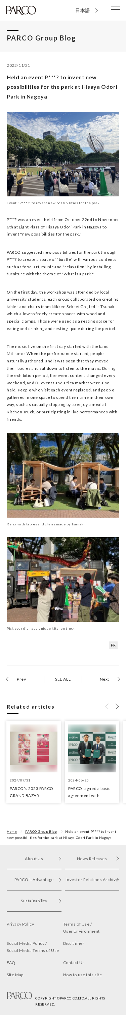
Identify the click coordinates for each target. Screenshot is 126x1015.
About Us (34, 858)
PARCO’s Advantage (34, 879)
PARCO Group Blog (41, 831)
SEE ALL (63, 679)
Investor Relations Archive (92, 879)
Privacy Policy (20, 924)
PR (113, 645)
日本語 (82, 10)
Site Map (15, 974)
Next (104, 679)
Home (12, 831)
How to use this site (82, 974)
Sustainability (34, 900)
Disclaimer (74, 943)
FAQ (11, 962)
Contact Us (74, 962)
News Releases (92, 858)
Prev (21, 679)
